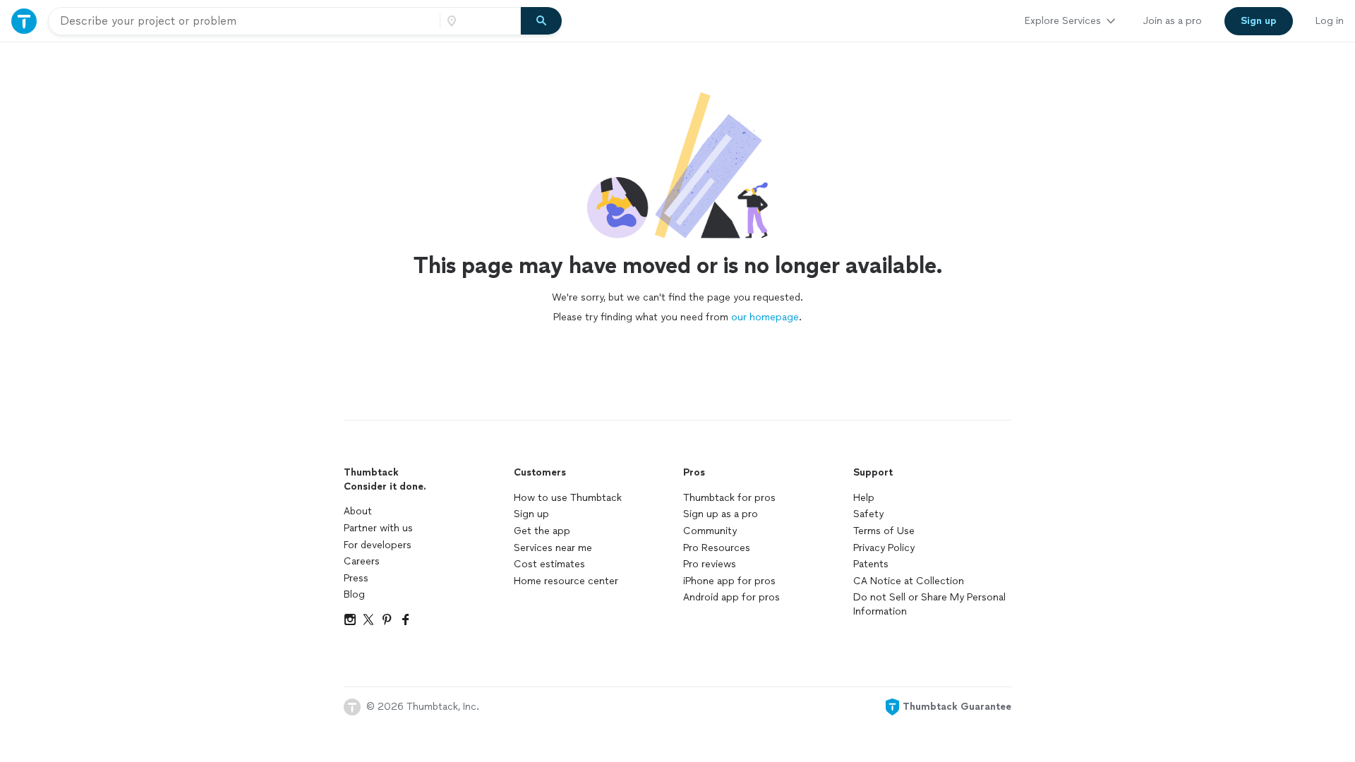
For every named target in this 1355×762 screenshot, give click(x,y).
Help (863, 498)
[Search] (541, 21)
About (358, 511)
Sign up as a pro (720, 514)
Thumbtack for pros (729, 498)
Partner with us (378, 528)
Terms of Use (884, 531)
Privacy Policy (884, 548)
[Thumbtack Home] (24, 21)
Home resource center (566, 581)
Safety (868, 514)
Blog (354, 594)
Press (356, 578)
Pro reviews (709, 564)
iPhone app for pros (729, 581)
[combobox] (244, 21)
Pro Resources (716, 548)
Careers (362, 561)
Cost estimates (549, 564)
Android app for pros (731, 597)
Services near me (553, 548)
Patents (871, 564)
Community (710, 531)
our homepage (765, 317)
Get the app (542, 531)
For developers (377, 545)
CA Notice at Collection (908, 581)
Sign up (531, 514)
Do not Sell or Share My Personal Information (929, 604)
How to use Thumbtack (568, 498)
